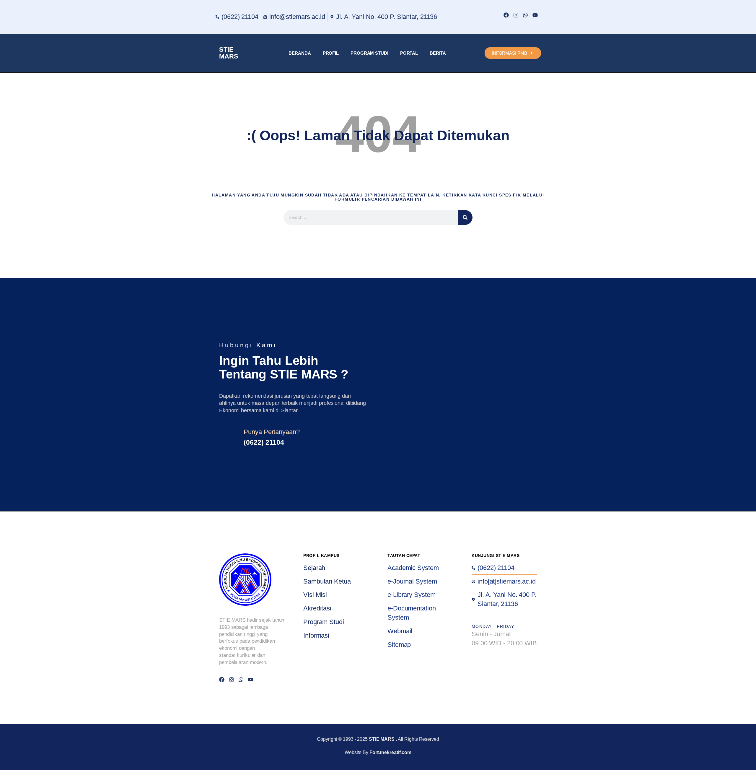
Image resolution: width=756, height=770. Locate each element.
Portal (409, 53)
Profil (331, 53)
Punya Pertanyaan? (271, 432)
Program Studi (369, 53)
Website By (378, 752)
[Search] (465, 217)
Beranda (300, 53)
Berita (438, 53)
